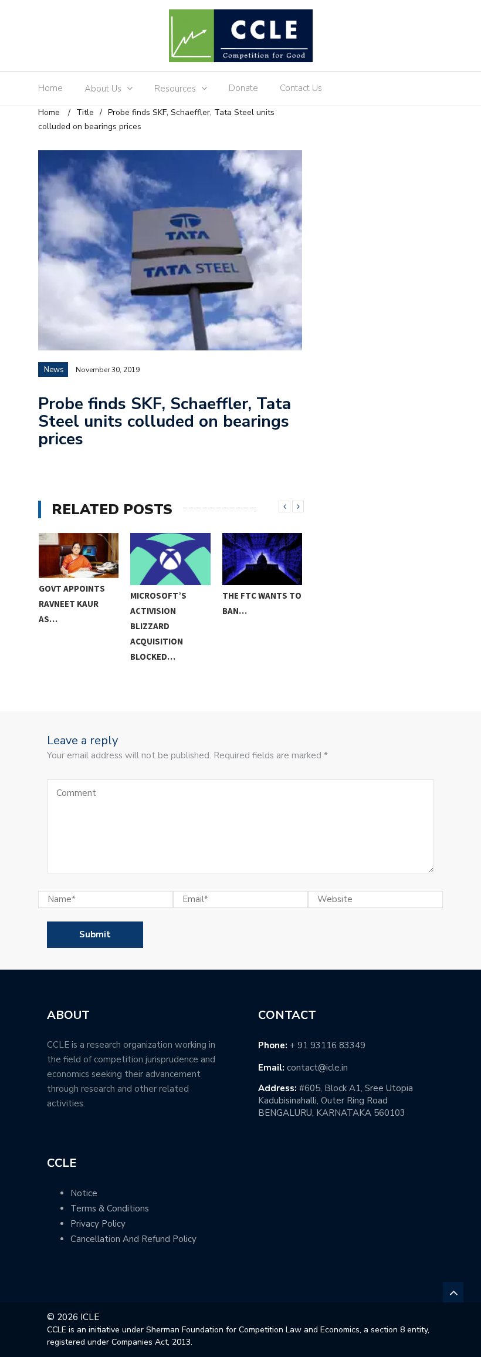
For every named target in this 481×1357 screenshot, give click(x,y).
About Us (102, 88)
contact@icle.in (317, 1068)
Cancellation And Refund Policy (133, 1239)
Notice (83, 1193)
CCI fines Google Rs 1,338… (258, 603)
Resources (175, 88)
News (54, 369)
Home (50, 88)
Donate (243, 88)
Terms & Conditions (109, 1208)
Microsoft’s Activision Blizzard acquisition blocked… (66, 626)
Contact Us (301, 88)
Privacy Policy (98, 1224)
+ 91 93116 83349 (327, 1045)
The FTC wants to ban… (169, 603)
